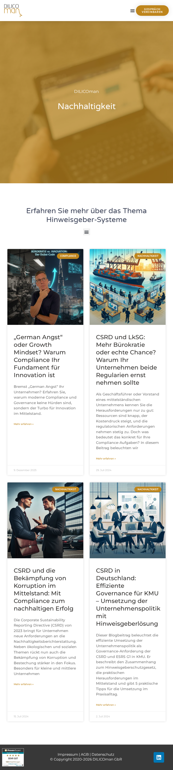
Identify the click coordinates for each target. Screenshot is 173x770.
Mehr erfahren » (24, 424)
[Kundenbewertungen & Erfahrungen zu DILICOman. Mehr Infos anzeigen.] (13, 757)
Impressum (68, 754)
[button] (132, 10)
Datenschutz (103, 754)
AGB (85, 754)
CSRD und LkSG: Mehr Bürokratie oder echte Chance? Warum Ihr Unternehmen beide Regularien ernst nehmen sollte (126, 359)
